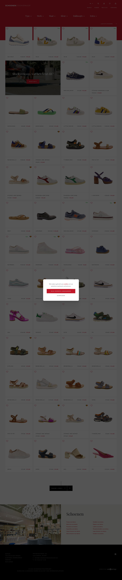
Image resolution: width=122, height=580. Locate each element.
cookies (66, 284)
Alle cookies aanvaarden (61, 291)
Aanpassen (61, 295)
